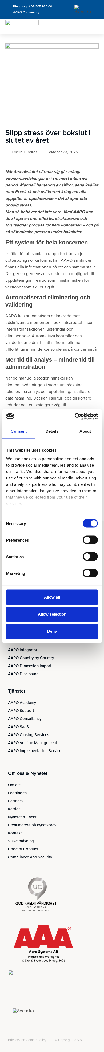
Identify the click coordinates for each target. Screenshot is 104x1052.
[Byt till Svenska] (84, 9)
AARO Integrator (22, 650)
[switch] (90, 540)
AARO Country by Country (31, 658)
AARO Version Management (32, 743)
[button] (94, 26)
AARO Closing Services (28, 735)
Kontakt (15, 833)
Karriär (14, 809)
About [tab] (85, 431)
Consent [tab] (19, 431)
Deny (52, 631)
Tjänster (16, 690)
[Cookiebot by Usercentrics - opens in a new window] (75, 416)
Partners (15, 801)
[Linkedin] (11, 1036)
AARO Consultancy (24, 719)
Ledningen (17, 793)
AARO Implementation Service (34, 751)
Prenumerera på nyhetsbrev (32, 825)
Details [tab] (52, 431)
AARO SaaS (18, 727)
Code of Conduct (23, 849)
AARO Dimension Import (29, 666)
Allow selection (52, 614)
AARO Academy (22, 703)
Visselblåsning (21, 841)
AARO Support (21, 711)
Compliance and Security (30, 857)
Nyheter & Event (22, 817)
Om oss (14, 785)
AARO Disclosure (23, 674)
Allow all (52, 597)
